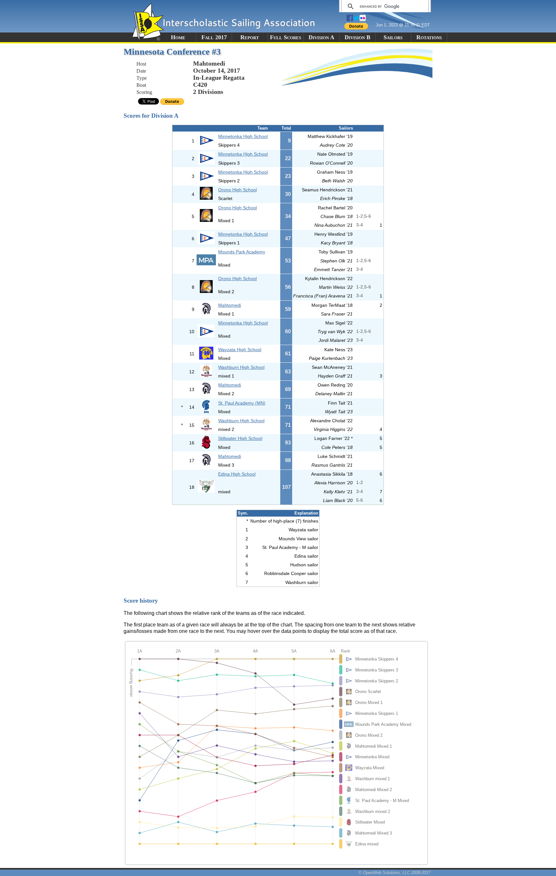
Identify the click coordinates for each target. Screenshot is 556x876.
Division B (357, 37)
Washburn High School (241, 367)
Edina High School (236, 474)
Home (178, 37)
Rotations (429, 37)
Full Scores (285, 37)
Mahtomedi (229, 305)
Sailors (393, 37)
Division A (321, 37)
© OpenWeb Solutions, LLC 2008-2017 (394, 872)
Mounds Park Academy (241, 251)
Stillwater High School (240, 438)
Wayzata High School (239, 349)
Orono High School (237, 189)
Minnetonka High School (243, 136)
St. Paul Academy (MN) (241, 403)
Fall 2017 (214, 37)
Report (249, 37)
